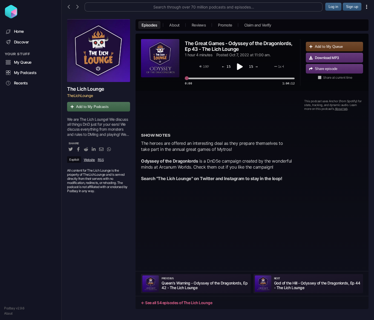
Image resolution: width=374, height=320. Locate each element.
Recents (21, 83)
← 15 (226, 66)
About (8, 313)
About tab (341, 109)
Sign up (352, 7)
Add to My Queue (329, 47)
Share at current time (337, 77)
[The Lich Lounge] (98, 50)
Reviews (199, 25)
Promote (225, 25)
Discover (21, 42)
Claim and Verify (257, 25)
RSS (101, 160)
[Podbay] (11, 16)
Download (327, 57)
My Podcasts (25, 72)
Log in (333, 7)
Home (19, 31)
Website (89, 160)
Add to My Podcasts (92, 107)
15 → (253, 66)
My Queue (22, 62)
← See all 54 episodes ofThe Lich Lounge (176, 302)
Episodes (149, 25)
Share (326, 69)
